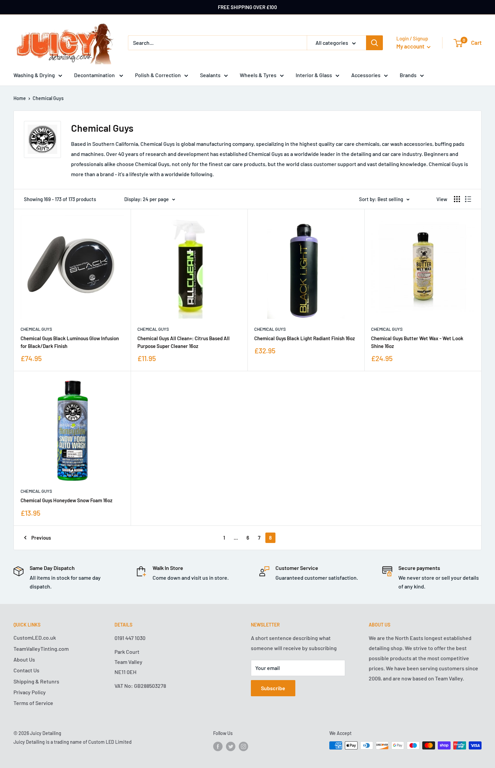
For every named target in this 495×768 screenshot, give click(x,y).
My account (410, 46)
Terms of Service (33, 703)
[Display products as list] (468, 199)
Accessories (366, 75)
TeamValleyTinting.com (41, 648)
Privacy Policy (29, 692)
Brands (408, 75)
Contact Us (26, 670)
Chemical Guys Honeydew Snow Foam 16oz (66, 500)
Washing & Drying (34, 75)
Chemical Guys (48, 98)
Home (19, 98)
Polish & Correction (158, 75)
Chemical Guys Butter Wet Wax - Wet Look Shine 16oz (417, 342)
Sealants (210, 75)
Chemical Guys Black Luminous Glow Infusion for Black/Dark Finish (70, 342)
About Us (24, 659)
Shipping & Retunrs (36, 681)
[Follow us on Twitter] (230, 746)
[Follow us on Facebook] (218, 746)
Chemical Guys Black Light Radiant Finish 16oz (304, 338)
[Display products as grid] (457, 199)
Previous (41, 538)
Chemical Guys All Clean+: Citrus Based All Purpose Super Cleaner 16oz (183, 342)
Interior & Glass (314, 75)
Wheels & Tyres (258, 75)
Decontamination (95, 75)
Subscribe (273, 688)
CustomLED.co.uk (34, 637)
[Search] (374, 42)
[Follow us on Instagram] (243, 746)
